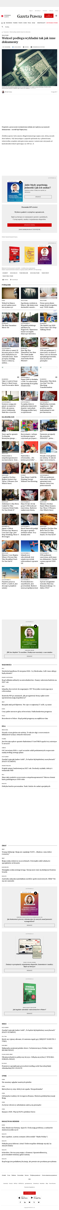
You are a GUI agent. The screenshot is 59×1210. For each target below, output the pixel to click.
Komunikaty (20, 1175)
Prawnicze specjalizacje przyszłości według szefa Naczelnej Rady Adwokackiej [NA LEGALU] (26, 1067)
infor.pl (51, 10)
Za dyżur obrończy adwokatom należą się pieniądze (21, 1105)
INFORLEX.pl (21, 1183)
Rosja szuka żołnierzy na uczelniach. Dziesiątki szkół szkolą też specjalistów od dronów (26, 862)
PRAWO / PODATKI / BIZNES (29, 962)
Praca (3, 715)
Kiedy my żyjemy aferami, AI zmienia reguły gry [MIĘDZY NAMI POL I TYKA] (29, 1040)
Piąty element (5, 756)
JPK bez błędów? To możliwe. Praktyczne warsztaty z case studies (29, 652)
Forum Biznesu (52, 1183)
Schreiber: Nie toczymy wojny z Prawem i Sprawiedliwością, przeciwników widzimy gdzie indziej (24, 1154)
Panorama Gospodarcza (29, 1187)
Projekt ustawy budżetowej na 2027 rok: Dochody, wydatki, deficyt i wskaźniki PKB (27, 769)
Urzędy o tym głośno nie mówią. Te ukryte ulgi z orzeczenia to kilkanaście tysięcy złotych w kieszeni (48, 458)
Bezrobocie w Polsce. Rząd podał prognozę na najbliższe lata (25, 718)
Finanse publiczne (6, 765)
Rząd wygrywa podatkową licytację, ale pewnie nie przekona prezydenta (29, 1161)
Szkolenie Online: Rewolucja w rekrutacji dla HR (29, 917)
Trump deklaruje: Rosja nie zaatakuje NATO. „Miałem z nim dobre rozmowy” (27, 853)
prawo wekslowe (23, 273)
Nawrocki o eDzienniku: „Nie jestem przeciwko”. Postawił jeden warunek (28, 458)
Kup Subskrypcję (49, 15)
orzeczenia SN (13, 273)
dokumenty (5, 273)
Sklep (56, 10)
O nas (8, 1175)
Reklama (14, 1175)
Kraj (3, 668)
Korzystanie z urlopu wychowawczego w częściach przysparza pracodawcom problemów (29, 436)
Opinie (3, 1079)
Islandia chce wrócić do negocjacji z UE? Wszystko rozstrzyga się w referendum (27, 690)
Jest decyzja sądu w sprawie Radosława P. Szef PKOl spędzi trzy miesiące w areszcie (29, 742)
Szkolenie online (29, 650)
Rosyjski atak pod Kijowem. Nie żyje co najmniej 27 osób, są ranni (27, 705)
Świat (3, 686)
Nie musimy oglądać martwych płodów (16, 1082)
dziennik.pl (37, 10)
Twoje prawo (6, 32)
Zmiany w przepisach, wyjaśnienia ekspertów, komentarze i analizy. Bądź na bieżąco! (29, 965)
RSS (30, 1179)
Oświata (4, 747)
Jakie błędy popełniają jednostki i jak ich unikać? (38, 186)
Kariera (27, 1175)
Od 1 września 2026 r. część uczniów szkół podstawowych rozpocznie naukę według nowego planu (28, 751)
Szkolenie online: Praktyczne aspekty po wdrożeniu (35, 191)
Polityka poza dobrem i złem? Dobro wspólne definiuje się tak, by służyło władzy (26, 1145)
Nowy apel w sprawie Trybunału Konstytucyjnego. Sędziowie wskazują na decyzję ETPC (10, 436)
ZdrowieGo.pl (36, 1183)
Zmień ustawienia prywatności (49, 1175)
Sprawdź (38, 197)
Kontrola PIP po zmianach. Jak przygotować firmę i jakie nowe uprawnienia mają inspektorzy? (25, 697)
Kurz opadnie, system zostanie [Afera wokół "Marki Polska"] (25, 1137)
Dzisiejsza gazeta (7, 16)
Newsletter (42, 1183)
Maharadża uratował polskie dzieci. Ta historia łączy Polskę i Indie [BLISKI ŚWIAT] (27, 1049)
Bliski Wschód (5, 867)
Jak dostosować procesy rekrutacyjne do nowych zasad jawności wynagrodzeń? (29, 920)
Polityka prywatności (35, 1175)
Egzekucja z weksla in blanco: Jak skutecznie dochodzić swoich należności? (29, 305)
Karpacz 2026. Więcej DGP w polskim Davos (18, 1112)
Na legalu (4, 1063)
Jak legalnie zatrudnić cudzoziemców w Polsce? (29, 1010)
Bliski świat (4, 1045)
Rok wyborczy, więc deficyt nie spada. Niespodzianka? (22, 1089)
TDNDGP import (45, 273)
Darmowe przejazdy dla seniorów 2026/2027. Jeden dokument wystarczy (48, 436)
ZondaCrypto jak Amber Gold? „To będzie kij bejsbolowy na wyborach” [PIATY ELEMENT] (28, 760)
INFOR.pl (15, 1183)
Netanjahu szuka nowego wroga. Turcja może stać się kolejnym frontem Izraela (29, 871)
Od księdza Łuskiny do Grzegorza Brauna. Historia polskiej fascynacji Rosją (28, 1097)
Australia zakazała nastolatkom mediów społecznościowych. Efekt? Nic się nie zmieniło (29, 880)
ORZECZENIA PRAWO (34, 273)
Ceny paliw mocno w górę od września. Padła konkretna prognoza (27, 712)
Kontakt (4, 1175)
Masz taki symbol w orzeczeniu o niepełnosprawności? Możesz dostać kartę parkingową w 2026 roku (28, 778)
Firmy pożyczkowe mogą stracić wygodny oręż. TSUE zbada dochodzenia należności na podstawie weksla (48, 305)
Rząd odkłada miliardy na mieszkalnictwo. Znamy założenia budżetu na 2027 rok (29, 681)
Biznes (3, 300)
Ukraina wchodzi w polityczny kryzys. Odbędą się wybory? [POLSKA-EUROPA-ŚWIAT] (28, 1058)
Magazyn (4, 783)
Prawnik (4, 738)
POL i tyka (4, 1036)
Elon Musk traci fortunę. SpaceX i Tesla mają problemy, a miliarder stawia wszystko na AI (27, 1129)
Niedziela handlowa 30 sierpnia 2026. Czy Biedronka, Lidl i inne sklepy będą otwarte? (29, 672)
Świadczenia (5, 729)
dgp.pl (30, 10)
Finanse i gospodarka (7, 677)
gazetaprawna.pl (28, 1183)
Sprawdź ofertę (29, 225)
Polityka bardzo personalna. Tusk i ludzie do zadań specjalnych (26, 786)
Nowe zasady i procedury (29, 1007)
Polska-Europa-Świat (7, 1054)
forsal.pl (45, 10)
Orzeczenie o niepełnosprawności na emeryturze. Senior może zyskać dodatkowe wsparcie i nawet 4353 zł (10, 458)
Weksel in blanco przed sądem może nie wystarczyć (9, 305)
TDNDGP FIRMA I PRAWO (7, 276)
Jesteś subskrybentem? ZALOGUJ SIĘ (29, 229)
